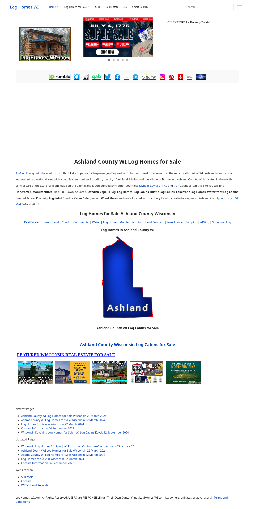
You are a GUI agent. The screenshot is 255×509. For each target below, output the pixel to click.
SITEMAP (27, 477)
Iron (176, 186)
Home (52, 7)
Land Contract (154, 222)
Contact (26, 481)
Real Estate (31, 222)
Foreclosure (174, 222)
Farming (136, 222)
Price (164, 186)
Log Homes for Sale (75, 7)
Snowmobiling (221, 222)
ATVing (204, 222)
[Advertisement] (127, 110)
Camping (191, 222)
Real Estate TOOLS (116, 7)
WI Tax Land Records (34, 485)
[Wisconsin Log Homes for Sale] (49, 42)
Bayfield (143, 186)
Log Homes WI (24, 7)
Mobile (124, 222)
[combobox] (206, 7)
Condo (65, 222)
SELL (97, 7)
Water (96, 222)
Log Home (110, 222)
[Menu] (239, 7)
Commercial (81, 222)
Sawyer (154, 186)
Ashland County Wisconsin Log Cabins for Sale (127, 344)
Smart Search (140, 7)
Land (55, 222)
